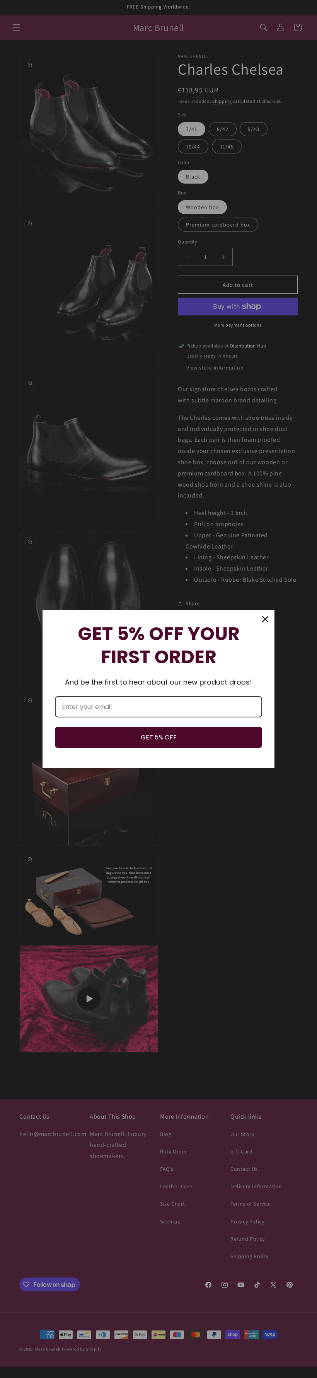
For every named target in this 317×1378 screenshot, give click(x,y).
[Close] (265, 619)
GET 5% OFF (159, 737)
